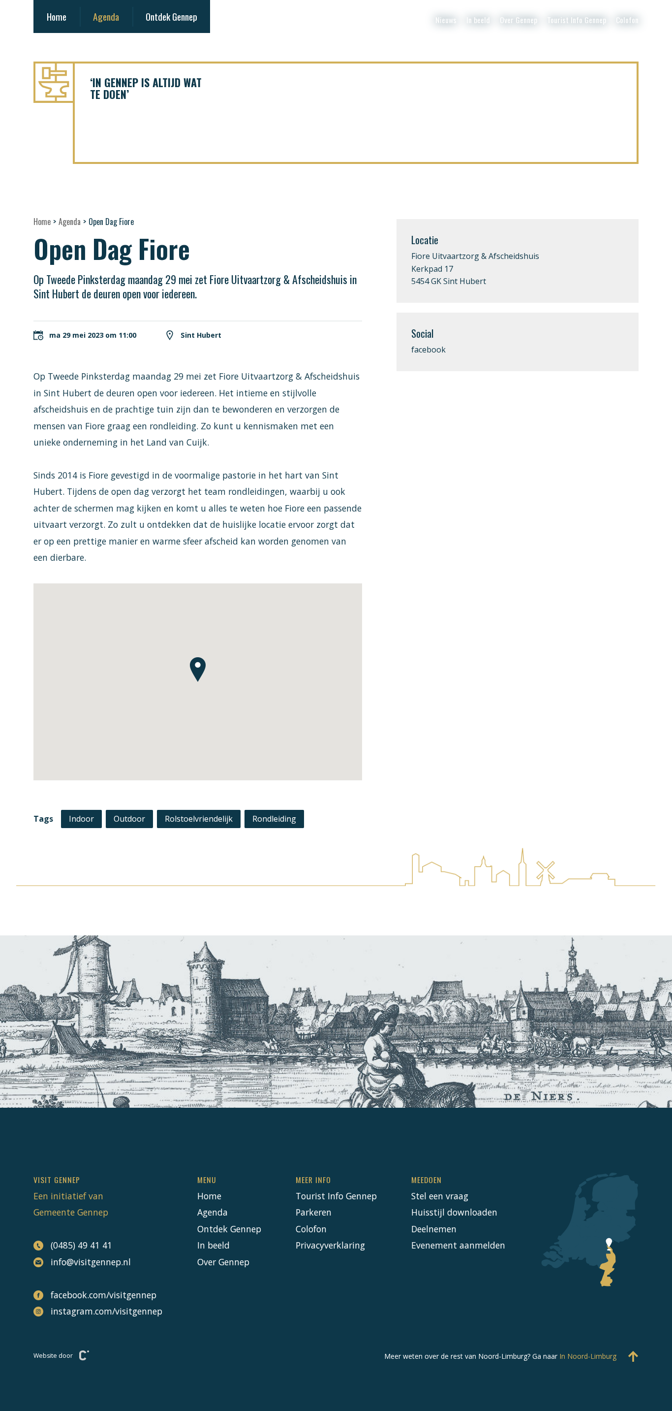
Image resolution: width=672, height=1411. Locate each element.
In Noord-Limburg (587, 1356)
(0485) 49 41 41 (81, 1245)
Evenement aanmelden (458, 1245)
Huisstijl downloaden (454, 1212)
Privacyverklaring (330, 1245)
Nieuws (446, 20)
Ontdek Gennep (171, 16)
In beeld (478, 20)
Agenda (106, 16)
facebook (428, 349)
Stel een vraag (439, 1196)
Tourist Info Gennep (576, 20)
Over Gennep (518, 20)
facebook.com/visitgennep (103, 1295)
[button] (198, 669)
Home (56, 16)
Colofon (627, 20)
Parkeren (314, 1212)
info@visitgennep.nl (91, 1262)
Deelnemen (434, 1229)
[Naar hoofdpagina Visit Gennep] (335, 82)
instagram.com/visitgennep (106, 1311)
